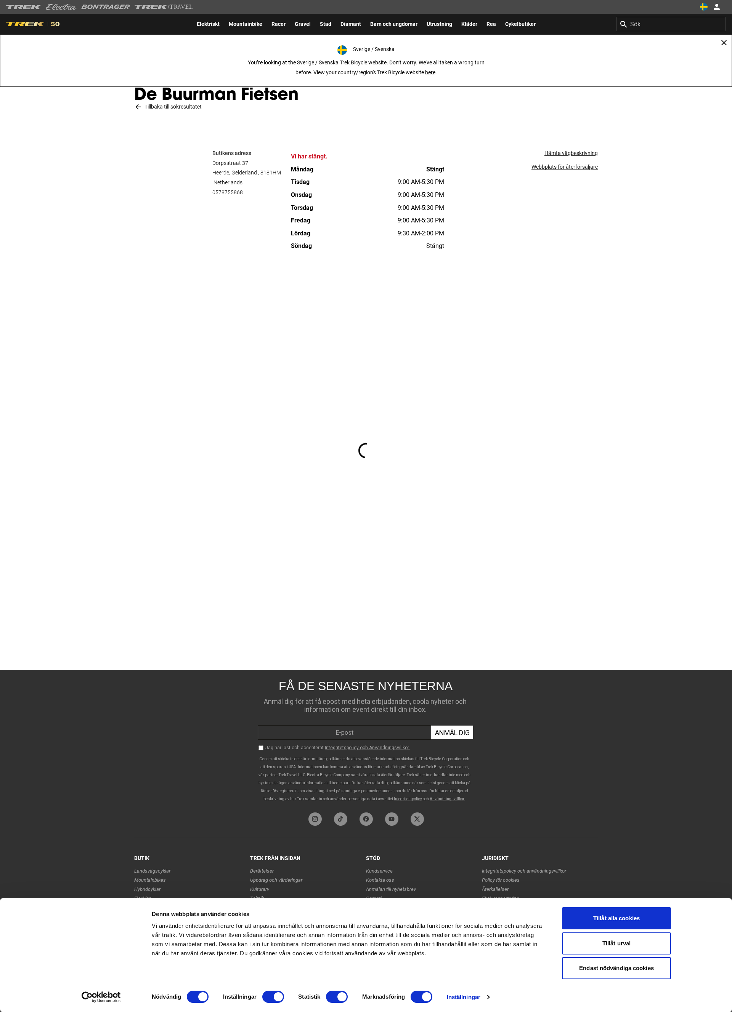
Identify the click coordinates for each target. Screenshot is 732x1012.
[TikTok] (340, 819)
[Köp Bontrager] (105, 7)
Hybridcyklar (147, 889)
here (430, 72)
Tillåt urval (616, 943)
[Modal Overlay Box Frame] (366, 739)
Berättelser (262, 871)
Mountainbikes (150, 880)
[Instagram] (315, 819)
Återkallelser (495, 889)
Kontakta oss (380, 880)
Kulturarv (259, 889)
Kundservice (379, 871)
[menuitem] (208, 24)
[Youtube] (391, 819)
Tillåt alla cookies (616, 918)
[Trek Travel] (164, 7)
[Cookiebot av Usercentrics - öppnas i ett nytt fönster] (101, 997)
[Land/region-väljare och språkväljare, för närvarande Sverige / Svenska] (704, 7)
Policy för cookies (501, 880)
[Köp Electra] (61, 7)
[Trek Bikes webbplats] (24, 7)
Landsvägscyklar (152, 871)
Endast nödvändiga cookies (616, 968)
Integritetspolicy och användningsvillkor (524, 871)
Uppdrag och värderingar (276, 880)
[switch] (273, 997)
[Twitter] (417, 819)
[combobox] (671, 24)
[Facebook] (366, 819)
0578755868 (227, 192)
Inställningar (463, 997)
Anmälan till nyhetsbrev (391, 889)
